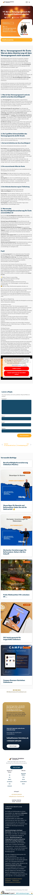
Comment (4, 398)
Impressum (8, 880)
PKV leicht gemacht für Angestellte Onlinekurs (12, 638)
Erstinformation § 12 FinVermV (12, 882)
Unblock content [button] (16, 368)
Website (3, 428)
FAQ (23, 777)
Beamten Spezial (23, 774)
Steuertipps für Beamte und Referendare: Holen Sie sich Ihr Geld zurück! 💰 (15, 507)
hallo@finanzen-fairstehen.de (17, 738)
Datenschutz (15, 880)
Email (3, 422)
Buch (23, 783)
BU (9, 775)
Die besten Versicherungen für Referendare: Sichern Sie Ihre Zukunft (15, 552)
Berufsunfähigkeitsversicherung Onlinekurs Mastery (15, 463)
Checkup (9, 786)
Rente (9, 779)
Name (3, 416)
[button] (30, 39)
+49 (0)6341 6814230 (16, 794)
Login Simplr (23, 781)
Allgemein (8, 17)
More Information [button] (16, 365)
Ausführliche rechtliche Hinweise (13, 878)
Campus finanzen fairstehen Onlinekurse (14, 681)
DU (9, 777)
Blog (23, 779)
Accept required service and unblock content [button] (16, 373)
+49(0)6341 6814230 (14, 741)
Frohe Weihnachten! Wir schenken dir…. (16, 596)
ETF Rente (9, 781)
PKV (9, 783)
